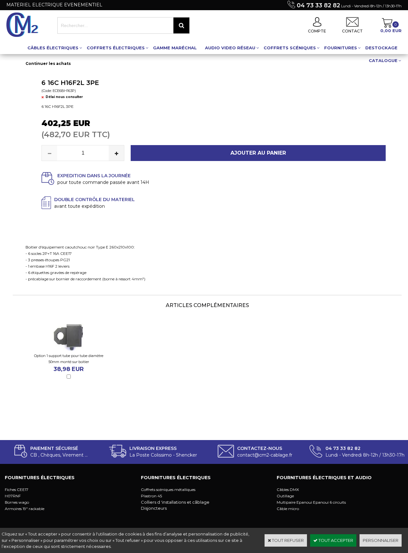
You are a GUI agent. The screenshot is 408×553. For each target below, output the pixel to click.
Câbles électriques (52, 47)
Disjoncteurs (154, 508)
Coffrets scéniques (290, 47)
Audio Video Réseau (230, 47)
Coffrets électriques (116, 47)
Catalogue (383, 60)
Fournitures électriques (40, 477)
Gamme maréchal (175, 47)
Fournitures (340, 47)
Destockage (381, 47)
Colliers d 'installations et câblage (175, 502)
